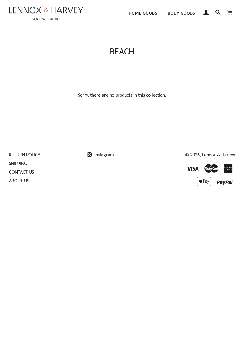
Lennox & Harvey (218, 155)
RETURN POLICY (24, 155)
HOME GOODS (143, 13)
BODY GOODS (181, 13)
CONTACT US (21, 172)
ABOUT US (19, 181)
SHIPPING (18, 164)
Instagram (103, 155)
